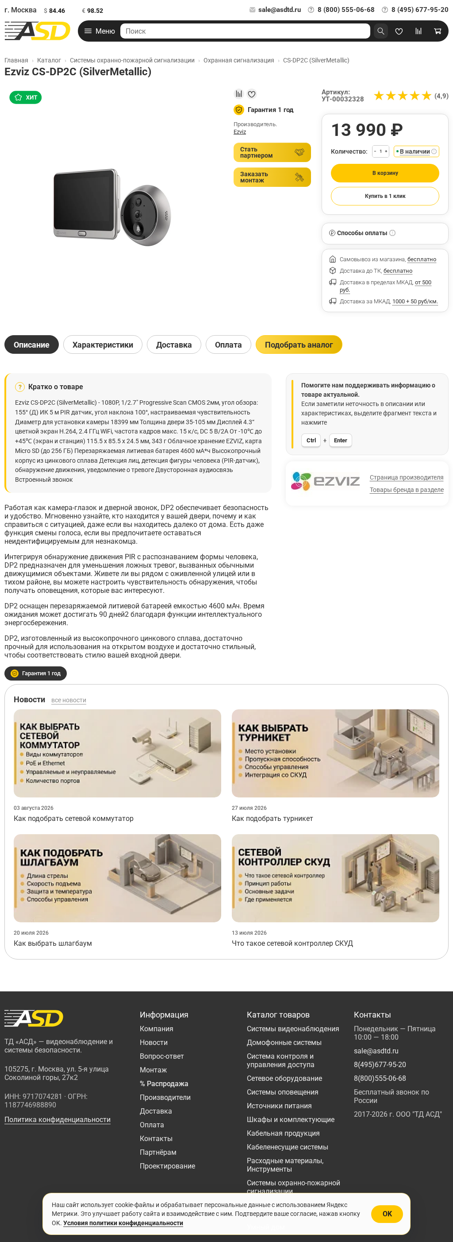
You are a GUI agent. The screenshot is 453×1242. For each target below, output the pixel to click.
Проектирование (167, 1166)
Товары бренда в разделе (407, 489)
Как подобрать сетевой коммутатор (74, 818)
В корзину (385, 173)
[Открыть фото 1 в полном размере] (113, 206)
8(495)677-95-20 (380, 1064)
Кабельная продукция (283, 1133)
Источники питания (279, 1106)
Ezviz (240, 131)
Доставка (156, 1111)
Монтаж (153, 1070)
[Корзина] (438, 31)
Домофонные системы (284, 1042)
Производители (165, 1097)
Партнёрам (158, 1152)
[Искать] (381, 31)
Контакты (156, 1138)
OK (387, 1214)
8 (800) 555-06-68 (346, 10)
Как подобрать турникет (272, 818)
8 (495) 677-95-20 (420, 10)
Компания (156, 1029)
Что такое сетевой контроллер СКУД (292, 943)
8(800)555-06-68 (380, 1078)
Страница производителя (407, 477)
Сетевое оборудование (284, 1078)
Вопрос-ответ (162, 1056)
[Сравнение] (418, 31)
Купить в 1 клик (385, 196)
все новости (68, 700)
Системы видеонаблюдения (293, 1029)
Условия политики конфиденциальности (123, 1223)
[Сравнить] (239, 94)
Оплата (152, 1125)
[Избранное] (399, 31)
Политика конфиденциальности (57, 1119)
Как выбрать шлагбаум (53, 943)
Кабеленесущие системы (287, 1147)
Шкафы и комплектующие (290, 1119)
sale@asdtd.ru (279, 10)
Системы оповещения (283, 1092)
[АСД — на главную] (37, 31)
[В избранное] (251, 94)
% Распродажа (164, 1083)
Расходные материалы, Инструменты (285, 1165)
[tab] (31, 344)
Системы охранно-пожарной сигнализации (293, 1187)
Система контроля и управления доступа (281, 1060)
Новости (154, 1042)
